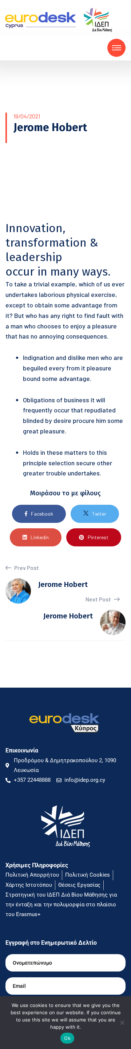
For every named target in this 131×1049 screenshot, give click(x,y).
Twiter (99, 514)
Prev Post (26, 567)
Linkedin (40, 537)
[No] (122, 1022)
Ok (67, 1038)
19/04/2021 (26, 116)
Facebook (42, 514)
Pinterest (98, 537)
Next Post (99, 599)
